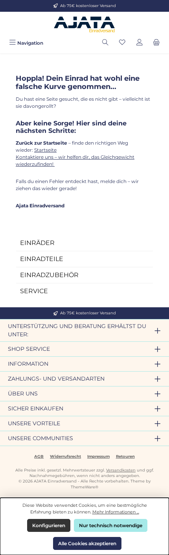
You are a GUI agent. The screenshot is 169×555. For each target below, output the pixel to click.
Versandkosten (121, 470)
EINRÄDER (37, 243)
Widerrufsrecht (65, 456)
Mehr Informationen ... (115, 512)
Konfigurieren (48, 525)
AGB (39, 456)
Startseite (45, 150)
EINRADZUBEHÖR (49, 275)
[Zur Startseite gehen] (84, 24)
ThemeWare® (84, 487)
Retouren (125, 456)
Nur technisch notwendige (110, 525)
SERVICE (34, 291)
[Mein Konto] (139, 42)
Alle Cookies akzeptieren (87, 543)
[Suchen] (105, 42)
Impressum (98, 456)
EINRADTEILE (41, 259)
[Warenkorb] (156, 42)
